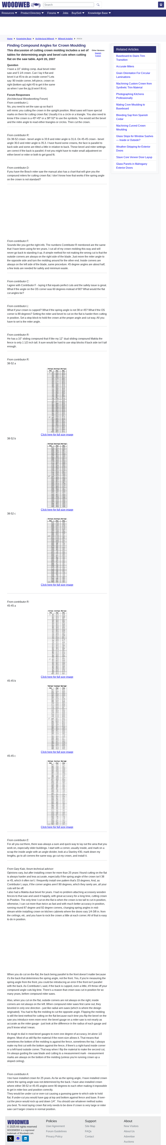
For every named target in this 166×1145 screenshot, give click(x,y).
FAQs (88, 1131)
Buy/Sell (77, 13)
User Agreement (55, 1126)
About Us (129, 1131)
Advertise (129, 1136)
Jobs (65, 13)
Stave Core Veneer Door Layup (134, 157)
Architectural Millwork (44, 39)
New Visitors (131, 1126)
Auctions (129, 1141)
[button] (10, 1138)
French (98, 56)
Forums (52, 13)
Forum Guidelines (56, 1131)
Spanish (98, 53)
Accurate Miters (125, 66)
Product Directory (31, 13)
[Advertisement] (83, 26)
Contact (89, 1136)
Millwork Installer (65, 39)
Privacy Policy (54, 1136)
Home (9, 39)
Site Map (90, 1126)
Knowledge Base (98, 13)
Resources (8, 13)
